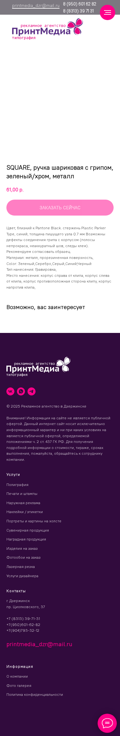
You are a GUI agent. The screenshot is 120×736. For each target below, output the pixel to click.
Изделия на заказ (22, 548)
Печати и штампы (21, 493)
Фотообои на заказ (23, 557)
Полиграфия (17, 484)
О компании (17, 676)
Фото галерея (18, 685)
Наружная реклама (23, 502)
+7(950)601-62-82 (23, 624)
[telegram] (32, 391)
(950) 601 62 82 (81, 3)
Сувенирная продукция (27, 530)
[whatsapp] (21, 391)
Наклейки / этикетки (24, 511)
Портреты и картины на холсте (33, 521)
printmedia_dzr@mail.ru (36, 5)
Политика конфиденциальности (34, 694)
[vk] (10, 391)
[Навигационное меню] (107, 12)
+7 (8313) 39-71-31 (23, 618)
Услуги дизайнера (22, 575)
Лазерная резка (20, 566)
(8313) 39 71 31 (80, 10)
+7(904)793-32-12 (22, 630)
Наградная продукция (26, 539)
